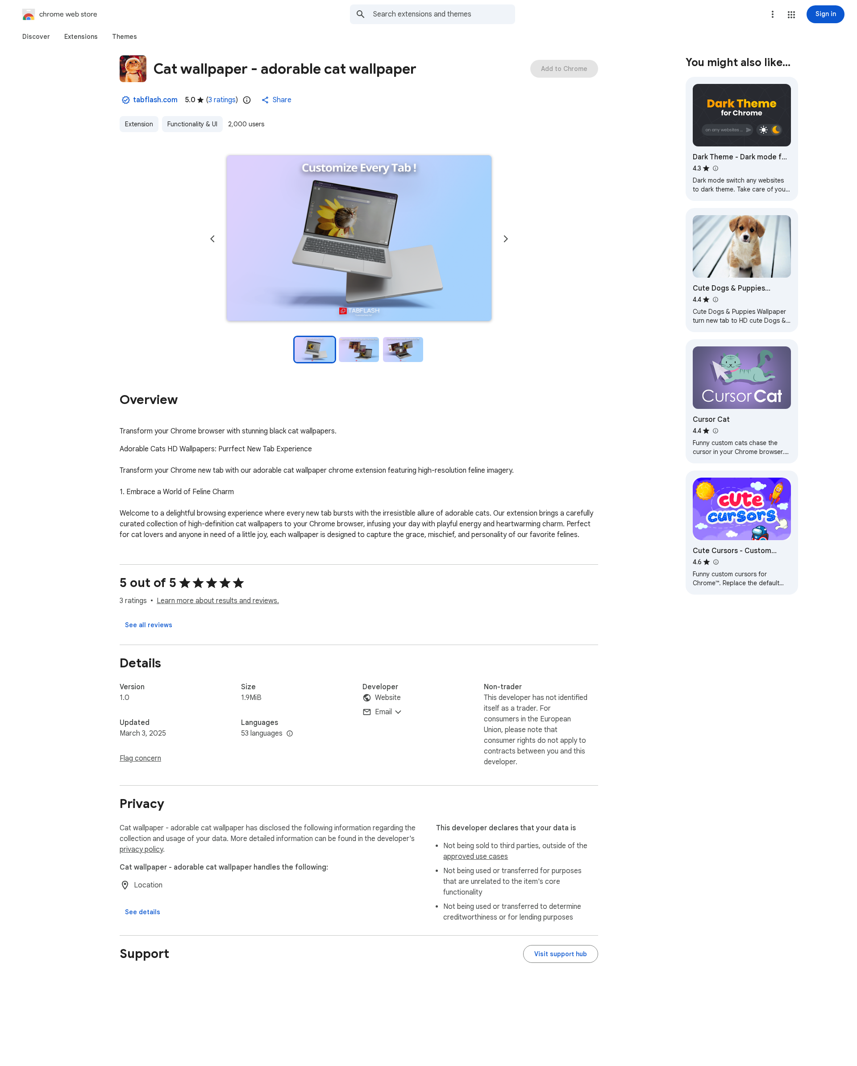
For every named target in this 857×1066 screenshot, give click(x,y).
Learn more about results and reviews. (218, 600)
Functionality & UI (192, 124)
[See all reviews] (149, 625)
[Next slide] (506, 239)
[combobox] (444, 14)
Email (383, 712)
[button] (791, 15)
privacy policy (141, 849)
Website (388, 697)
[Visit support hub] (560, 954)
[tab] (36, 37)
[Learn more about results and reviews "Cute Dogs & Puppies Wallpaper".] (715, 299)
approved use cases (475, 856)
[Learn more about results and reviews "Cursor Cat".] (715, 430)
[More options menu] (773, 14)
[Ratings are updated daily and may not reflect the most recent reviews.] (247, 100)
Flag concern (140, 758)
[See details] (143, 912)
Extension (139, 124)
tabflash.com (155, 100)
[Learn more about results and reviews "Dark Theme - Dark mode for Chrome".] (715, 168)
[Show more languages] (289, 734)
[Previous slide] (212, 239)
